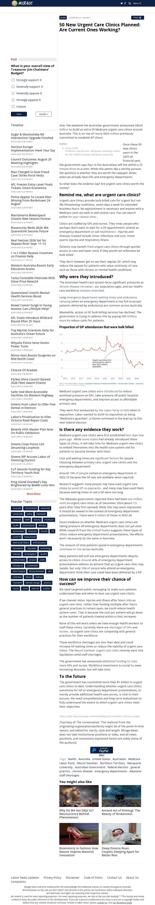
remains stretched (92, 290)
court (25, 588)
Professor (49, 519)
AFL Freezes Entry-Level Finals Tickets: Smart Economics (32, 186)
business (32, 531)
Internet (35, 588)
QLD (50, 571)
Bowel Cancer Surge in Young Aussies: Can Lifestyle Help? (31, 307)
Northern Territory (112, 763)
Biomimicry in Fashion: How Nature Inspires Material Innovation (78, 851)
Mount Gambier (87, 763)
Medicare (134, 759)
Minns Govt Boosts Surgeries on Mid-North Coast (33, 357)
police (29, 514)
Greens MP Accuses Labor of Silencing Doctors (30, 458)
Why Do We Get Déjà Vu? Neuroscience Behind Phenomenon (76, 813)
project (32, 559)
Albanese (135, 771)
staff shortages (69, 775)
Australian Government (90, 767)
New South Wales (21, 542)
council (44, 531)
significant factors (107, 458)
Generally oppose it (29, 93)
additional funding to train (119, 661)
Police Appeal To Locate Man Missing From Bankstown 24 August (31, 200)
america (47, 582)
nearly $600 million (107, 133)
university (45, 508)
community (18, 514)
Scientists (17, 577)
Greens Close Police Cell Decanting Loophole (27, 446)
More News (34, 493)
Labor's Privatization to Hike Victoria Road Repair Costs (31, 418)
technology (46, 548)
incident (46, 588)
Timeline (17, 125)
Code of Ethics (93, 877)
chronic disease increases (75, 286)
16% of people (90, 568)
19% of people (79, 473)
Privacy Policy (52, 877)
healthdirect (108, 231)
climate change (33, 582)
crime (42, 559)
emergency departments (111, 771)
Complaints (18, 881)
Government (31, 508)
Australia (84, 759)
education (31, 548)
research (17, 519)
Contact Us (114, 877)
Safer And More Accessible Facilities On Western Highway (32, 393)
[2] (122, 896)
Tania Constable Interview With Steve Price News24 (33, 279)
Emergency (18, 565)
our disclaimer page (122, 902)
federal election (118, 767)
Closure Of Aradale (24, 370)
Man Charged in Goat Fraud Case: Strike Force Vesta (30, 173)
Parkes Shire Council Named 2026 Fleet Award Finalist (30, 381)
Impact (16, 588)
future (28, 577)
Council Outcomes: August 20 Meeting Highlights (31, 161)
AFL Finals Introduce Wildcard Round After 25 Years (31, 319)
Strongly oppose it (28, 100)
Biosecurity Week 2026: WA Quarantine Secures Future (29, 229)
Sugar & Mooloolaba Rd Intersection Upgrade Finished (32, 136)
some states (90, 439)
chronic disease (82, 771)
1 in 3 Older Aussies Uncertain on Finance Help (32, 254)
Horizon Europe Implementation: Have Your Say (33, 148)
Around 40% (89, 560)
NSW (27, 519)
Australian (119, 759)
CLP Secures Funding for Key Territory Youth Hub (31, 471)
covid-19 (16, 536)
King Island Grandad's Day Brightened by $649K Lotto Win (33, 483)
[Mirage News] (23, 3)
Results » (43, 114)
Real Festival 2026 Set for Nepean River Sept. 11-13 (28, 242)
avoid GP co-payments (86, 488)
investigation (30, 554)
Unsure (21, 106)
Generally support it (29, 86)
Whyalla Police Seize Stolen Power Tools (30, 344)
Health (63, 17)
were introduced (107, 391)
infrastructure (39, 542)
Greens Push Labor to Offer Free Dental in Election (33, 406)
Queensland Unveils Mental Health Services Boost (30, 294)
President (17, 582)
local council (30, 536)
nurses (63, 631)
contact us (102, 902)
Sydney (39, 577)
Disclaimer (72, 877)
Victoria (37, 519)
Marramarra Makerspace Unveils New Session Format (31, 217)
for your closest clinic (82, 217)
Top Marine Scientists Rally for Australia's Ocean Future (32, 332)
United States (101, 530)
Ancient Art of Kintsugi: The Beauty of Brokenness (121, 812)
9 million (100, 515)
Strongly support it (29, 80)
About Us (132, 877)
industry (16, 554)
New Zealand (19, 571)
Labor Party (67, 763)
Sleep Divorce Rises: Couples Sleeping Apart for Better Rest (120, 851)
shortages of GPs (120, 627)
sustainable (32, 565)
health (72, 759)
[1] (120, 896)
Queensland (18, 531)
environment (29, 525)
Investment (18, 548)
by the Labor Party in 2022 (112, 410)
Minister (42, 525)
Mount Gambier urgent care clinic (96, 650)
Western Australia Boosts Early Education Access (32, 267)
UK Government (36, 571)
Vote (19, 114)
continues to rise (70, 549)
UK (52, 531)
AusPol (43, 554)
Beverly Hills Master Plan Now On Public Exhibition (32, 431)
